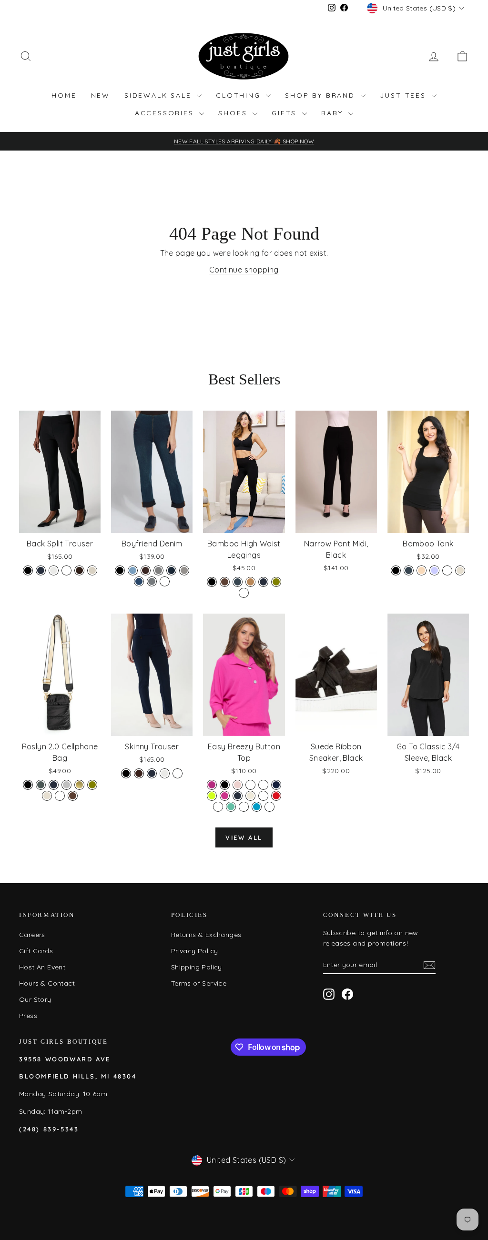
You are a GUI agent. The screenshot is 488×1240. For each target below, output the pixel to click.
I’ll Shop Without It (337, 810)
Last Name (355, 626)
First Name (274, 626)
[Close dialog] (417, 500)
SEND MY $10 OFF (337, 787)
